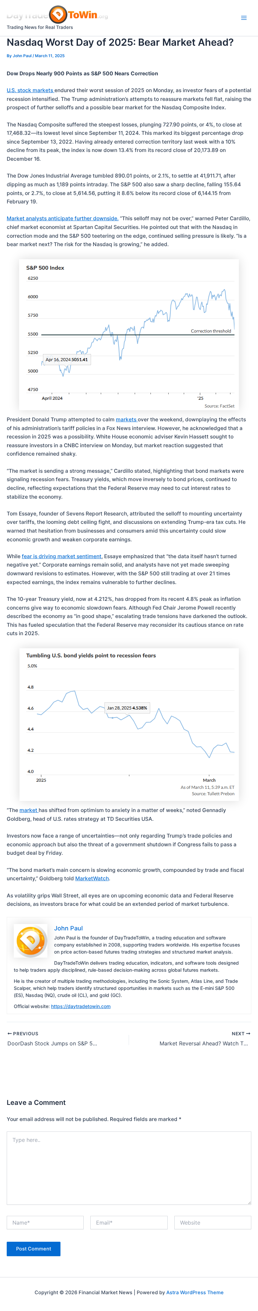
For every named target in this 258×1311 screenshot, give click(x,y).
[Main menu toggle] (244, 18)
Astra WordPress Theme (195, 1292)
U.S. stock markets (30, 90)
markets (127, 419)
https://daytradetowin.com (81, 1006)
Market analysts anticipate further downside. (63, 218)
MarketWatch (92, 878)
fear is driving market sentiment (61, 556)
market (29, 810)
